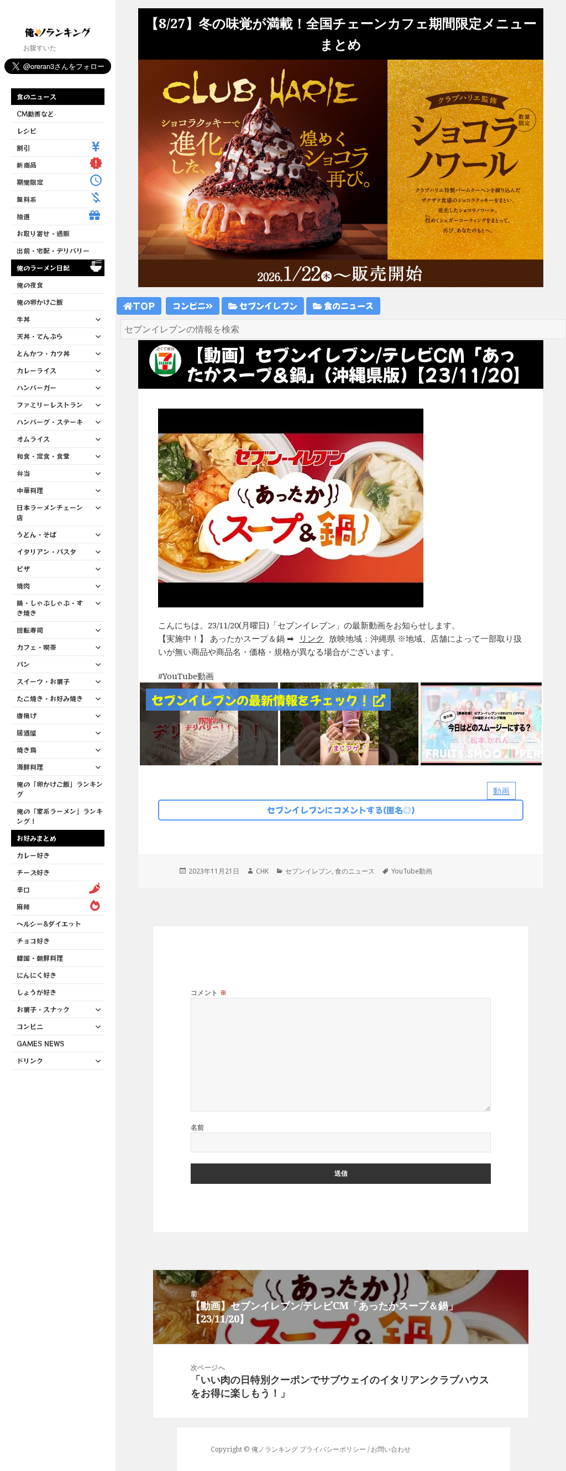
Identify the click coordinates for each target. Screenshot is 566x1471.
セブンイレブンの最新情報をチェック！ (262, 699)
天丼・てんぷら (40, 336)
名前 (198, 1127)
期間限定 (30, 182)
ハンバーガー (36, 387)
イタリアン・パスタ (46, 551)
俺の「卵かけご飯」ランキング (60, 788)
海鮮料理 (30, 766)
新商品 (26, 165)
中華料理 (30, 490)
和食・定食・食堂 (43, 456)
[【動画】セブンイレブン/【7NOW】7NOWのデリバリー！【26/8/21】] (209, 722)
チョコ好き (33, 940)
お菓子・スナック (43, 1009)
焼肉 (23, 585)
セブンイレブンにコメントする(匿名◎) (341, 810)
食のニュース (36, 96)
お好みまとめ (36, 838)
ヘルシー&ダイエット (49, 923)
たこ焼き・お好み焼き (50, 698)
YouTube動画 (411, 871)
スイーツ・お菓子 (43, 681)
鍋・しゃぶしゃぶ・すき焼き (50, 607)
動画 (501, 790)
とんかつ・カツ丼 (43, 353)
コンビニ (30, 1026)
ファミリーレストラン (50, 404)
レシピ (26, 130)
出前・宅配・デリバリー (53, 250)
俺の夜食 (30, 284)
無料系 (26, 199)
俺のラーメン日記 (43, 267)
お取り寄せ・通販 (43, 233)
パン (23, 664)
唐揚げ (26, 715)
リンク (311, 638)
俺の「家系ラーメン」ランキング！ (60, 816)
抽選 (23, 216)
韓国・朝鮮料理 (40, 957)
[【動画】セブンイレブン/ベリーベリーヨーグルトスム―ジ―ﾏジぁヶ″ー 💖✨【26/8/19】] (349, 722)
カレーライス (36, 370)
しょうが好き (36, 992)
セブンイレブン (267, 305)
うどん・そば (36, 534)
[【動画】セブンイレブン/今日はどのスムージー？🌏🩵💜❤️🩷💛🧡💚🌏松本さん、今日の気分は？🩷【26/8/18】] (490, 722)
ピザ (23, 568)
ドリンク (30, 1060)
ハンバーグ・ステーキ (50, 421)
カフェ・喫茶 (36, 647)
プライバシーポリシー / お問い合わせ (355, 1449)
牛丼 (23, 319)
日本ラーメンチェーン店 (50, 512)
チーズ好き (33, 872)
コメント (209, 992)
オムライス (33, 438)
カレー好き (33, 855)
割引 (23, 147)
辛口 (23, 889)
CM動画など (35, 113)
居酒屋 (26, 732)
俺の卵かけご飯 (40, 301)
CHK (262, 871)
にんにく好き (36, 975)
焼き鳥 (26, 749)
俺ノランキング (274, 1449)
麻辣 (23, 906)
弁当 (23, 473)
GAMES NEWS (40, 1043)
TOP (144, 305)
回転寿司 (30, 629)
